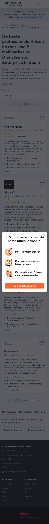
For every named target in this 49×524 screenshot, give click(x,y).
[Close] (44, 235)
